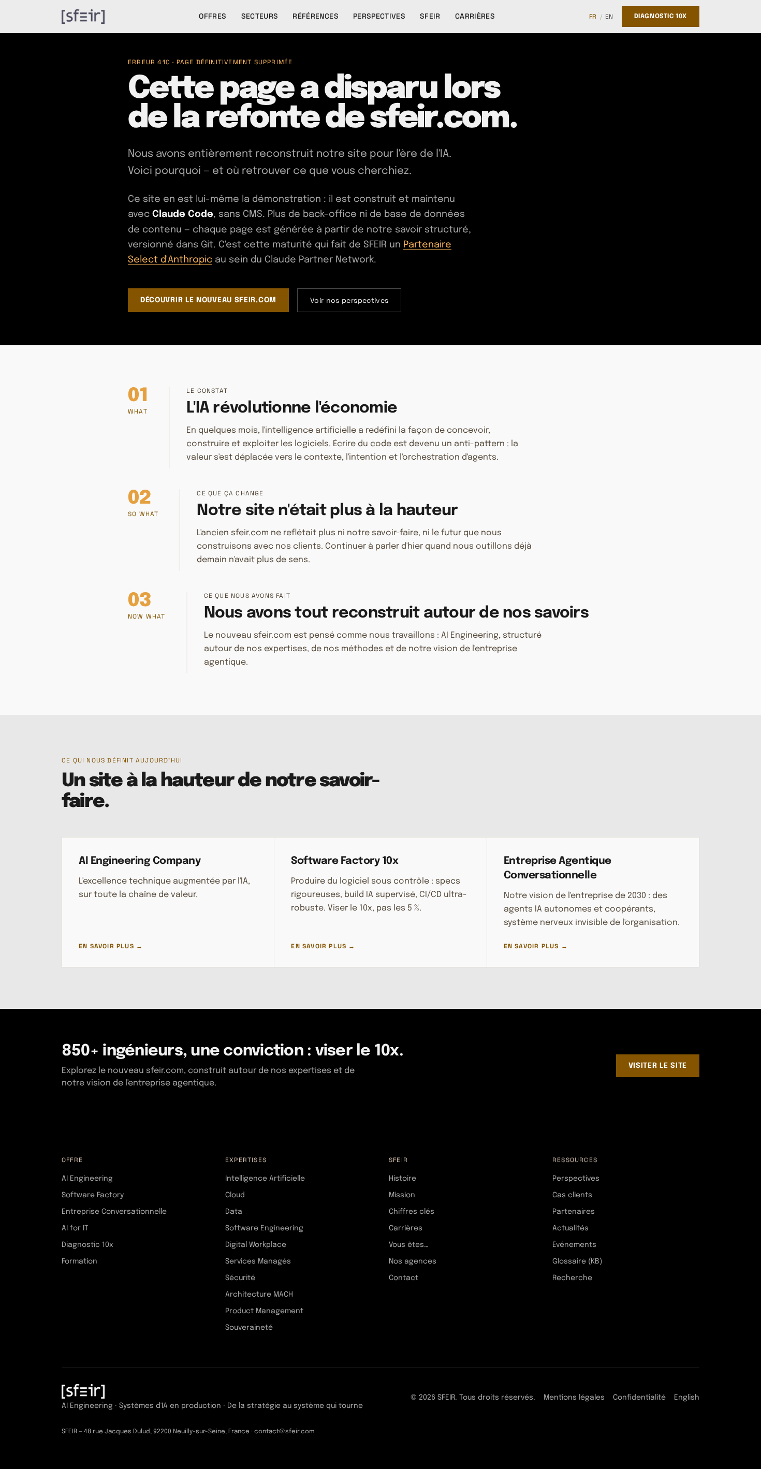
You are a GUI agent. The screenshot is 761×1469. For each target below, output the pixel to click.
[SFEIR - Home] (83, 16)
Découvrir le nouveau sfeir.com (208, 300)
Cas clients (572, 1195)
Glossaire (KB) (577, 1261)
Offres (212, 16)
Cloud (235, 1195)
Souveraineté (249, 1327)
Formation (79, 1261)
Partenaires (573, 1211)
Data (233, 1211)
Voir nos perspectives (349, 300)
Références (315, 16)
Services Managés (258, 1261)
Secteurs (260, 16)
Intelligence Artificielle (265, 1178)
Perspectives (379, 16)
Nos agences (412, 1261)
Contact (403, 1278)
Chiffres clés (411, 1211)
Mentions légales (574, 1397)
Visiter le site (657, 1065)
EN (609, 16)
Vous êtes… (409, 1244)
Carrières (475, 16)
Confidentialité (639, 1397)
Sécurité (240, 1278)
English (686, 1397)
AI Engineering (87, 1178)
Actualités (570, 1228)
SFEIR (430, 16)
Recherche (572, 1278)
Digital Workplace (255, 1244)
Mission (402, 1195)
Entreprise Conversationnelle (114, 1211)
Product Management (264, 1311)
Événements (574, 1244)
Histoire (402, 1178)
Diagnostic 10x (660, 16)
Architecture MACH (259, 1294)
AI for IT (75, 1228)
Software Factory (93, 1195)
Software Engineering (264, 1228)
